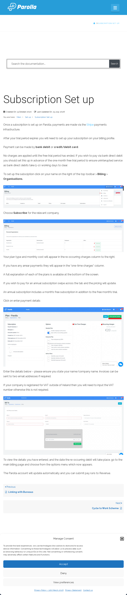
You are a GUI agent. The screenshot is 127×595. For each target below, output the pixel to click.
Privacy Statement (73, 590)
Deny (64, 573)
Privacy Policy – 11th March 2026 (49, 590)
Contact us (88, 590)
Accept (63, 564)
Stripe (90, 124)
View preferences (63, 582)
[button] (122, 538)
